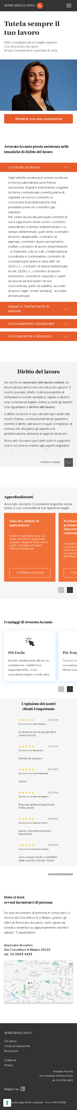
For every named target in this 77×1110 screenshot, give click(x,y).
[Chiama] (40, 6)
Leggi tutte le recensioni (60, 873)
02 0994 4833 (64, 1080)
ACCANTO (19, 6)
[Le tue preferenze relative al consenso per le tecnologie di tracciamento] (7, 1103)
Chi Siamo (10, 1041)
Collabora (10, 1060)
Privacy (8, 1065)
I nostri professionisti (17, 1046)
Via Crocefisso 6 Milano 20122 (56, 1075)
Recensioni (11, 1051)
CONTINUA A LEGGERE (30, 572)
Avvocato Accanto (63, 1071)
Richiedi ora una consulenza (38, 119)
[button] (70, 590)
